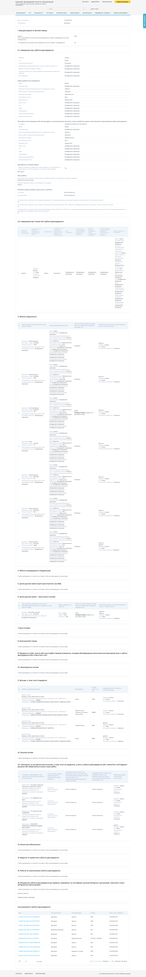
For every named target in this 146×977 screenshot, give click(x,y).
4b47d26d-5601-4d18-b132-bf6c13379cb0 (29, 955)
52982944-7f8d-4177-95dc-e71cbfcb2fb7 (29, 938)
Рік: (30, 13)
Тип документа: (38, 13)
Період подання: (74, 13)
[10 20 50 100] (23, 961)
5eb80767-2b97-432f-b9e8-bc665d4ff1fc (29, 934)
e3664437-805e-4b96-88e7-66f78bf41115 (29, 951)
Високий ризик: (87, 13)
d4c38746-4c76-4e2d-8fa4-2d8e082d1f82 (29, 916)
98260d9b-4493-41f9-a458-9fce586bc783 (29, 942)
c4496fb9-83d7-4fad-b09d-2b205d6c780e (29, 946)
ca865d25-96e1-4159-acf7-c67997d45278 (29, 929)
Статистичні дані (107, 1)
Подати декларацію (122, 1)
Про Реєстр (85, 1)
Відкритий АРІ (95, 1)
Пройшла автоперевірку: (120, 13)
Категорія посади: (61, 13)
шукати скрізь (94, 9)
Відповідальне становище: (102, 13)
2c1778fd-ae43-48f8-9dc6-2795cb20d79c (29, 925)
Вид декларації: (20, 13)
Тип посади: (49, 13)
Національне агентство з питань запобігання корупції (116, 973)
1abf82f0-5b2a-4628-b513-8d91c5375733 (29, 921)
